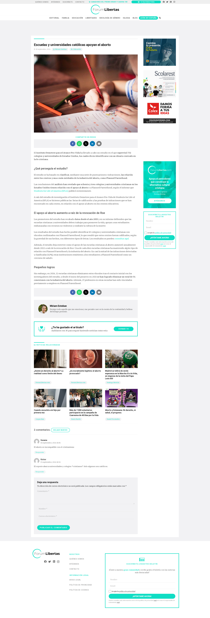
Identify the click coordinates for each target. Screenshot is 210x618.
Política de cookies (79, 590)
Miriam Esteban (61, 49)
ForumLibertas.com (43, 382)
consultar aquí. (122, 238)
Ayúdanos (74, 564)
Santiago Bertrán (113, 382)
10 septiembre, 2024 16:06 (50, 443)
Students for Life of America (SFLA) (51, 191)
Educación (77, 49)
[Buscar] (160, 18)
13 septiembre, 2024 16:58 (50, 462)
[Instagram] (174, 2)
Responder (40, 452)
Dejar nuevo (60, 430)
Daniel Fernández (113, 419)
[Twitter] (167, 2)
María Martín (76, 419)
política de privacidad (163, 233)
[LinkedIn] (170, 2)
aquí (161, 244)
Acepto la (159, 233)
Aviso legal (75, 580)
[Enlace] (105, 10)
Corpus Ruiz (40, 419)
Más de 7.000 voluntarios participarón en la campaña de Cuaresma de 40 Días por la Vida (83, 412)
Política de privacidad (80, 585)
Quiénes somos (76, 559)
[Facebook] (163, 2)
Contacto (74, 569)
